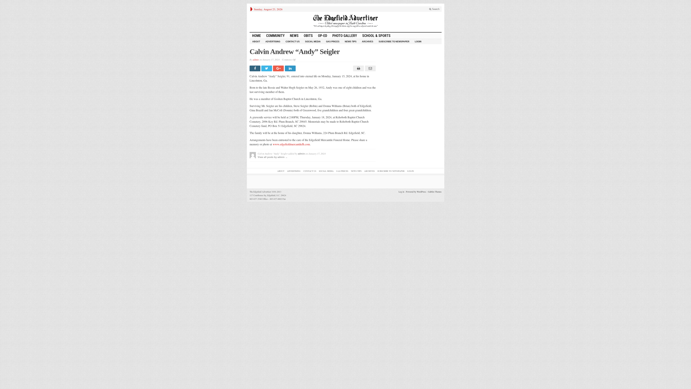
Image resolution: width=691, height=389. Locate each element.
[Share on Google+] (279, 68)
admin (256, 59)
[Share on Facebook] (255, 68)
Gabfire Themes (435, 191)
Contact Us (293, 41)
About (256, 41)
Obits (308, 35)
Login (418, 41)
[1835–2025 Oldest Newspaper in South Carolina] (345, 21)
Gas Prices (332, 41)
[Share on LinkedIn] (291, 68)
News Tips (350, 41)
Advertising (272, 41)
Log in (401, 191)
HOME (256, 35)
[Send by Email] (370, 68)
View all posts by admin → (273, 157)
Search (435, 9)
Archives (367, 41)
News (294, 35)
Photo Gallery (344, 35)
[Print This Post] (358, 68)
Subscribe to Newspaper (394, 41)
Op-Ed (322, 35)
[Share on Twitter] (267, 68)
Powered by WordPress (416, 191)
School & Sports (376, 35)
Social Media (313, 41)
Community (275, 35)
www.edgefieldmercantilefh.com (291, 144)
